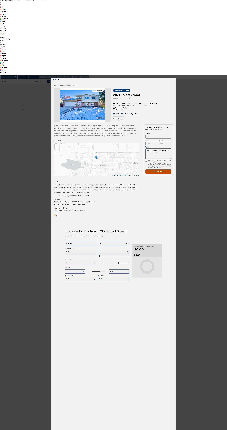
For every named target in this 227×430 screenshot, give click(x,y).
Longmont (61, 85)
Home (55, 85)
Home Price (68, 240)
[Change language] (1, 6)
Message (149, 147)
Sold (1, 43)
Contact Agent (158, 171)
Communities (4, 39)
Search (2, 37)
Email (162, 140)
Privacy (158, 167)
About (2, 44)
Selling (2, 41)
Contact (2, 46)
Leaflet (115, 175)
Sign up (2, 30)
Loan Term (101, 240)
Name (149, 133)
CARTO (137, 175)
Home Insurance (69, 275)
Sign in (7, 30)
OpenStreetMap (123, 175)
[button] (96, 157)
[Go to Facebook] (0, 2)
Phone (149, 140)
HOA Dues (100, 275)
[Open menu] (0, 74)
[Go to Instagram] (0, 4)
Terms (153, 167)
